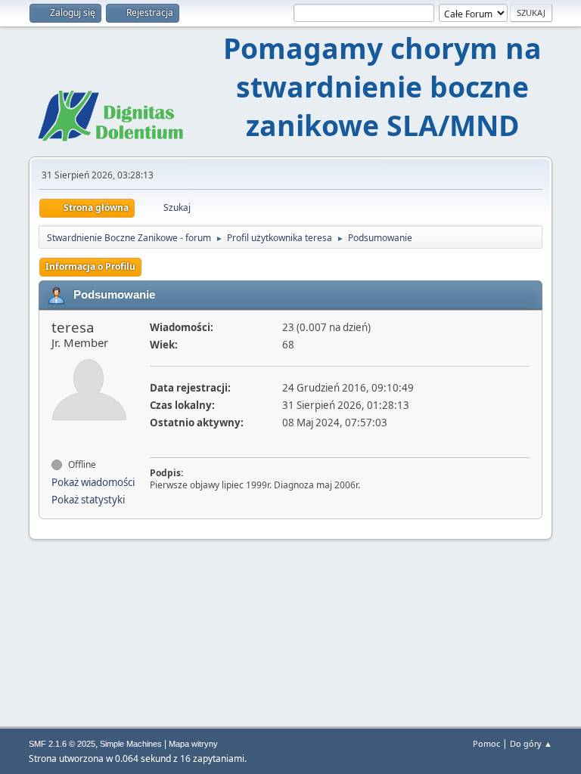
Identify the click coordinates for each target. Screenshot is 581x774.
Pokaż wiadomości (93, 482)
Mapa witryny (193, 743)
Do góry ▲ (531, 743)
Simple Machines (131, 743)
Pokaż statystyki (88, 499)
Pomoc (486, 743)
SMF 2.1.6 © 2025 (62, 743)
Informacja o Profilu (90, 266)
